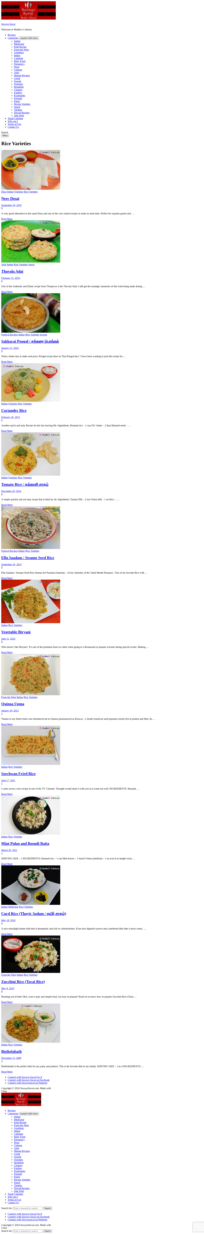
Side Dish (19, 115)
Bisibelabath (11, 1051)
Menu (5, 135)
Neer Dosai (10, 198)
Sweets (17, 81)
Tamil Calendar (15, 118)
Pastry (17, 101)
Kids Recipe (20, 46)
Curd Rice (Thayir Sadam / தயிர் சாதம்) (33, 914)
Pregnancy (19, 64)
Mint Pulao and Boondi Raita (25, 843)
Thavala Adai (12, 271)
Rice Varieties (31, 191)
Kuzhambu (19, 95)
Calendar (18, 58)
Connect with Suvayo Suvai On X (25, 1077)
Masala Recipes (22, 75)
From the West (21, 49)
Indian (17, 41)
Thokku (18, 109)
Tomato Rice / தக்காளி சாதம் (24, 484)
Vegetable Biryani (16, 632)
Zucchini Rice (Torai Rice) (23, 982)
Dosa (16, 67)
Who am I (13, 121)
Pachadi (18, 98)
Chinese (18, 69)
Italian (17, 55)
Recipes (12, 35)
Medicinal (19, 44)
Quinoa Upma (12, 704)
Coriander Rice (14, 410)
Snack (17, 107)
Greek (17, 78)
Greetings (19, 52)
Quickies (18, 84)
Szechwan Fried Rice (18, 774)
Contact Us (13, 127)
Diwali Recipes (21, 112)
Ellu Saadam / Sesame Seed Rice (27, 558)
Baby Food (19, 61)
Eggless (18, 92)
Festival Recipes (9, 334)
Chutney (18, 89)
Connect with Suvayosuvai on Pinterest (27, 1082)
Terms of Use (14, 124)
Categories (13, 38)
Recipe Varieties (22, 104)
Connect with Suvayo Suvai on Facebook (29, 1080)
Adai (16, 72)
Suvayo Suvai (8, 24)
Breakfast (19, 87)
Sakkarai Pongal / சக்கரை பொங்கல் (30, 341)
